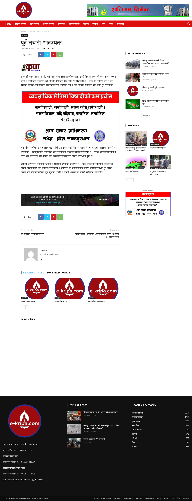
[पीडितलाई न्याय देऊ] (70, 288)
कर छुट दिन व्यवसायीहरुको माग (32, 234)
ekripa (26, 48)
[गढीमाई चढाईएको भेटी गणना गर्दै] (74, 442)
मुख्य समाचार (34, 23)
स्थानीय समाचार (48, 23)
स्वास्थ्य (95, 23)
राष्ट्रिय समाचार (20, 23)
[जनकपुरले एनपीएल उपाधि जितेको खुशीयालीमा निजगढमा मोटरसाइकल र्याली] (133, 64)
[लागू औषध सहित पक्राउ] (160, 138)
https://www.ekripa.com (49, 254)
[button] (188, 24)
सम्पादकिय (61, 23)
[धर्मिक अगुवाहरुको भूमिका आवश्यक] (133, 91)
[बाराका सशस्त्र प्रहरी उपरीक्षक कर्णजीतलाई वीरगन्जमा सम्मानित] (136, 138)
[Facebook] (41, 54)
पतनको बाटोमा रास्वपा (28, 301)
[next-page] (27, 307)
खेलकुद (86, 23)
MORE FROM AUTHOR (58, 272)
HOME (8, 23)
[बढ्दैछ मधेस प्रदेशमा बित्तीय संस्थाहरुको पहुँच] (133, 104)
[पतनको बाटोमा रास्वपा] (36, 288)
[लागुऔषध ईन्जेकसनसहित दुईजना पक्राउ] (160, 162)
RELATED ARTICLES (33, 272)
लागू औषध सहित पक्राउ (158, 148)
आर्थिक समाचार (74, 23)
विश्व (103, 23)
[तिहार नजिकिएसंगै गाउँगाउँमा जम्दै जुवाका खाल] (133, 77)
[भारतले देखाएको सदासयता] (103, 288)
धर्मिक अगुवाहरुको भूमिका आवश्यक (153, 87)
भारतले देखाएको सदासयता (96, 301)
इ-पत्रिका (120, 23)
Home (23, 31)
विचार (111, 23)
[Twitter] (47, 54)
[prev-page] (22, 307)
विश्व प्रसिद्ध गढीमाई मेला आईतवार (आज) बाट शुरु (100, 412)
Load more (147, 115)
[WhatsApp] (60, 54)
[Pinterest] (54, 54)
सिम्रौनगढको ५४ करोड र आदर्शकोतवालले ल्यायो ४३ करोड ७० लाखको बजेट (97, 235)
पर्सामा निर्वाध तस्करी (132, 172)
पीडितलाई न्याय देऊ (61, 301)
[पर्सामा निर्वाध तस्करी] (136, 162)
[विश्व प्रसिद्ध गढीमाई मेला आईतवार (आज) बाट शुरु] (74, 416)
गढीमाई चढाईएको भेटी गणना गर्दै (94, 439)
